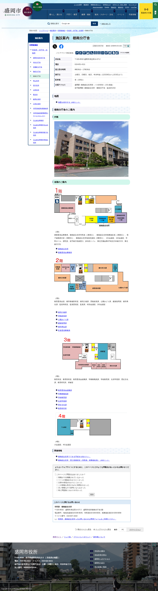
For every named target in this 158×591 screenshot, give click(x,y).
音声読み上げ (107, 4)
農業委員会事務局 (65, 252)
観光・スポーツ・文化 (104, 15)
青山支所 (36, 81)
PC (123, 529)
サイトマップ (133, 4)
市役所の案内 (99, 551)
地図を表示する (69, 102)
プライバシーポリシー (82, 537)
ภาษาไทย (134, 7)
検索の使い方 (106, 24)
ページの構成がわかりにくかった (71, 480)
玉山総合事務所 (38, 120)
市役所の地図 (52, 558)
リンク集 (67, 537)
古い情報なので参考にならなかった (72, 488)
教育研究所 (62, 408)
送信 (92, 494)
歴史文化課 (62, 405)
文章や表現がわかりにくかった (70, 482)
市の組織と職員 (100, 567)
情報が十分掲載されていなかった (71, 477)
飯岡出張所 (37, 99)
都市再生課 (62, 327)
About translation (98, 7)
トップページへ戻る (103, 529)
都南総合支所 (63, 249)
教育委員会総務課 (65, 390)
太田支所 (36, 90)
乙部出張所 (37, 104)
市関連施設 (61, 30)
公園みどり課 (63, 320)
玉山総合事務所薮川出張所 (40, 134)
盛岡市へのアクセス (102, 559)
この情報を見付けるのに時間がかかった (73, 485)
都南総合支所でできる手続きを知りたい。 (74, 457)
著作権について (99, 537)
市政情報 (132, 15)
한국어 (127, 7)
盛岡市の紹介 (99, 563)
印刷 (125, 46)
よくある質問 (78, 4)
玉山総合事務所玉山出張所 (40, 126)
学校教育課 (62, 397)
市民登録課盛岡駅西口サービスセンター (40, 114)
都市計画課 (62, 312)
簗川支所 (36, 85)
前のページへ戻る (84, 529)
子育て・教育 (71, 15)
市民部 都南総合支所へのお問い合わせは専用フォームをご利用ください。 (87, 519)
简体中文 (113, 7)
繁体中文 (120, 7)
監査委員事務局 (64, 330)
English (107, 7)
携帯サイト (57, 537)
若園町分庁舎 (37, 67)
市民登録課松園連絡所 (40, 108)
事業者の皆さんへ (96, 4)
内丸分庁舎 (37, 62)
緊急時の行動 (146, 13)
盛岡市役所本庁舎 (39, 58)
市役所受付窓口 (100, 555)
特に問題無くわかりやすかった (70, 490)
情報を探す (55, 23)
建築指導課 (62, 323)
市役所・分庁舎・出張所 (75, 30)
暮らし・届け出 (55, 15)
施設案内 (86, 4)
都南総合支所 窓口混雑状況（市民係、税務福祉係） (84, 460)
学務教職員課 (63, 394)
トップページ (43, 30)
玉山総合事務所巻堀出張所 (40, 141)
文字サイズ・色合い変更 (120, 4)
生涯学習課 (62, 401)
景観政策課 (62, 316)
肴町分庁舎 (37, 71)
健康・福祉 (86, 15)
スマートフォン (135, 529)
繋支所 (35, 94)
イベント (121, 15)
